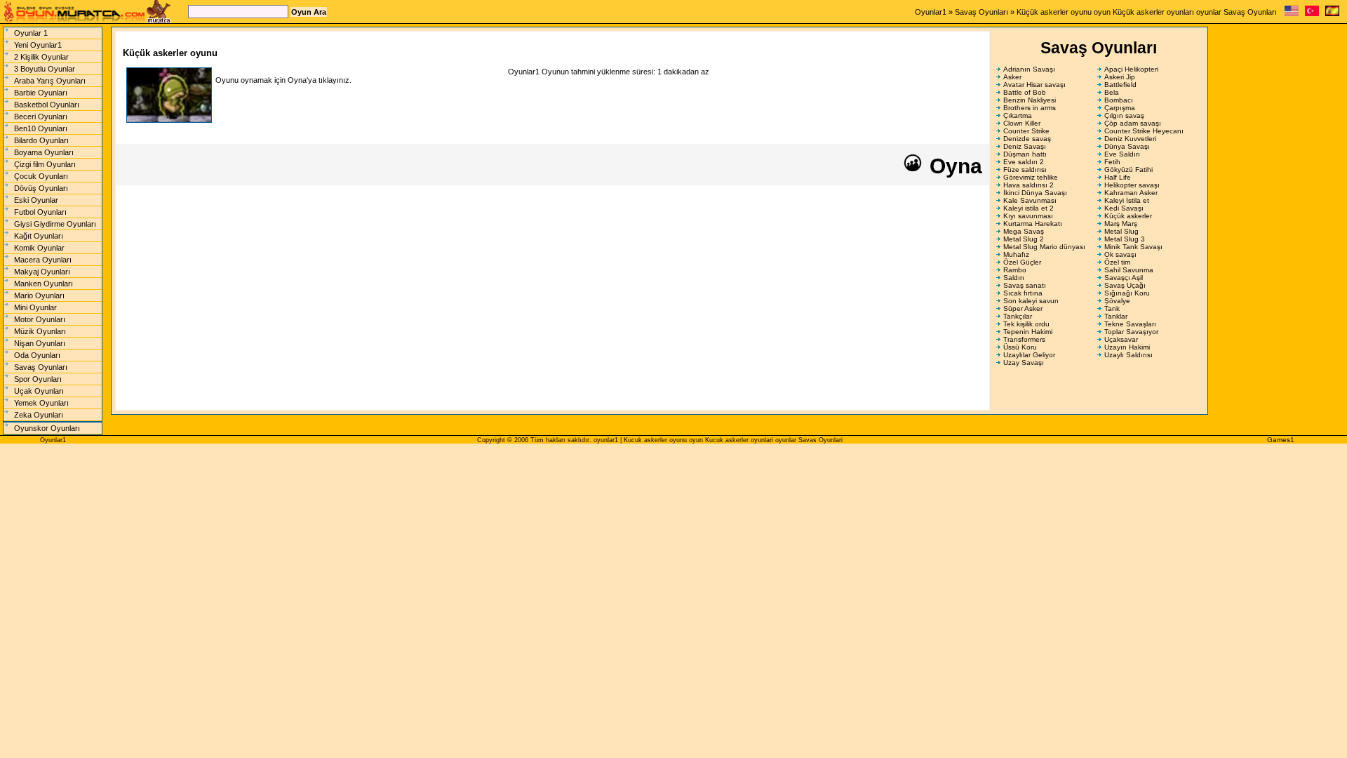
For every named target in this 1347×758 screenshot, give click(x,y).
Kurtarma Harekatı (1032, 223)
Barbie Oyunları (40, 92)
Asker (1012, 77)
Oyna (953, 166)
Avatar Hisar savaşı (1034, 84)
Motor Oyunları (39, 319)
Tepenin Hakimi (1027, 331)
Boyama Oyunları (44, 152)
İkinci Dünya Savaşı (1035, 193)
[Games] (1292, 14)
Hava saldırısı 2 (1028, 185)
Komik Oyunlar (39, 248)
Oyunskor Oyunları (47, 428)
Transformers (1024, 339)
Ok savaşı (1120, 254)
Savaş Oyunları (981, 12)
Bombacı (1118, 100)
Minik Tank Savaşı (1133, 247)
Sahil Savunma (1128, 270)
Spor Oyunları (38, 379)
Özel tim (1117, 262)
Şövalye (1117, 301)
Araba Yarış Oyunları (50, 81)
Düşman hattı (1025, 154)
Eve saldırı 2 (1023, 162)
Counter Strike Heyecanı (1144, 131)
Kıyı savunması (1028, 216)
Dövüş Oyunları (41, 188)
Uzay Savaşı (1023, 362)
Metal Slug (1121, 231)
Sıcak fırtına (1023, 293)
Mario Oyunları (39, 295)
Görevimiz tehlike (1030, 177)
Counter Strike (1026, 131)
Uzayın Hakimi (1127, 347)
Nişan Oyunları (39, 343)
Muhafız (1016, 254)
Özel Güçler (1022, 262)
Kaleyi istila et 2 (1028, 208)
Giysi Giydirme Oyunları (55, 224)
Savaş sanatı (1024, 285)
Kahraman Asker (1131, 193)
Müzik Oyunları (40, 331)
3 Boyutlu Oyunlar (44, 69)
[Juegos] (1332, 14)
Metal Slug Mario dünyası (1044, 247)
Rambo (1014, 270)
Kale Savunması (1030, 200)
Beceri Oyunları (40, 116)
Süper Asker (1023, 308)
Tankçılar (1017, 316)
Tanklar (1115, 316)
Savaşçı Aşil (1123, 277)
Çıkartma (1017, 115)
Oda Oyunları (37, 355)
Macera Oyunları (43, 259)
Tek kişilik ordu (1026, 324)
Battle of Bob (1024, 92)
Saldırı (1013, 277)
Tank (1112, 308)
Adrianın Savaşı (1029, 69)
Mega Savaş (1023, 231)
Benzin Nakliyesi (1029, 100)
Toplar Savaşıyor (1131, 331)
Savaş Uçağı (1125, 285)
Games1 (1280, 440)
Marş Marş (1120, 223)
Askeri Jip (1119, 77)
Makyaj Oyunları (42, 271)
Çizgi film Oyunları (45, 164)
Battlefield (1120, 84)
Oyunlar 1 (31, 33)
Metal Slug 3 (1124, 239)
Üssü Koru (1020, 347)
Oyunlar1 (930, 12)
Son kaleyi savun (1031, 301)
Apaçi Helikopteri (1131, 69)
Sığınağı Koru (1127, 293)
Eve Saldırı (1122, 154)
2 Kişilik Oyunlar (41, 57)
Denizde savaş (1027, 138)
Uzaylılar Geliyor (1029, 355)
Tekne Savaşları (1130, 324)
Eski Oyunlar (36, 200)
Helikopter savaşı (1132, 185)
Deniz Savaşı (1024, 146)
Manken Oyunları (43, 283)
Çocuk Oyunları (41, 176)
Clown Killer (1021, 123)
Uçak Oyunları (39, 391)
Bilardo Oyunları (41, 140)
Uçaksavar (1121, 339)
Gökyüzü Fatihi (1128, 169)
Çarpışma (1119, 108)
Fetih (1112, 162)
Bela (1111, 92)
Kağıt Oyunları (38, 236)
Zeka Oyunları (38, 415)
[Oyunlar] (1312, 14)
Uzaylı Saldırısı (1128, 355)
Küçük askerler (1128, 216)
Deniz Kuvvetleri (1130, 138)
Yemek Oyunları (41, 403)
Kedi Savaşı (1124, 208)
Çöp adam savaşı (1132, 123)
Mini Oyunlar (35, 307)
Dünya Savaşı (1127, 146)
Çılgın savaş (1124, 115)
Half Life (1117, 177)
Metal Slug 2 (1023, 239)
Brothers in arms (1029, 108)
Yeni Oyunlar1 (38, 45)
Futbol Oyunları (40, 212)
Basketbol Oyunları (46, 104)
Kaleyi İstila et (1126, 200)
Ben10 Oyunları (40, 128)
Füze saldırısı (1025, 169)
